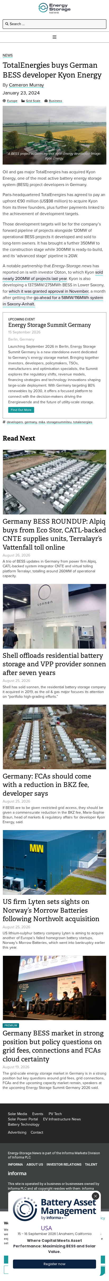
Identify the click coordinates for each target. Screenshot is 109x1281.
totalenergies (82, 422)
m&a (42, 422)
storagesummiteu (59, 422)
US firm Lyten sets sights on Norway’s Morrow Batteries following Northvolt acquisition (51, 910)
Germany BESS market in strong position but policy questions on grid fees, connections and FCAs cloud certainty (53, 1046)
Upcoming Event (21, 319)
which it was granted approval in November (48, 291)
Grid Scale (33, 101)
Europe (12, 101)
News (8, 56)
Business (55, 101)
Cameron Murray (26, 85)
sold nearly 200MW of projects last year (53, 275)
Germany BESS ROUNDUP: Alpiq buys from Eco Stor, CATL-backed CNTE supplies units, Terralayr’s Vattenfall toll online (54, 534)
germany (31, 422)
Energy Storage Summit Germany (49, 325)
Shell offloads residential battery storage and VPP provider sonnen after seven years (54, 664)
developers (15, 422)
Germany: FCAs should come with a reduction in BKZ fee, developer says (47, 785)
